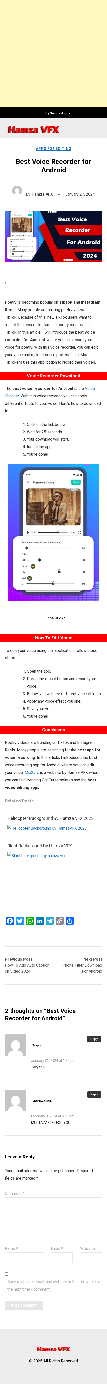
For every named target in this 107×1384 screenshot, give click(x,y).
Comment (14, 1193)
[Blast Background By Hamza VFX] (51, 855)
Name (11, 1248)
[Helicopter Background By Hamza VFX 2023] (47, 828)
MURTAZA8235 (42, 1101)
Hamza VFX (42, 194)
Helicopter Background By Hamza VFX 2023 (50, 818)
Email (57, 1248)
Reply (94, 1039)
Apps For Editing (53, 148)
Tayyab (36, 1045)
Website (87, 1248)
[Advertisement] (53, 53)
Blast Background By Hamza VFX (39, 845)
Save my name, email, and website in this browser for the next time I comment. (53, 1285)
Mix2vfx (32, 772)
